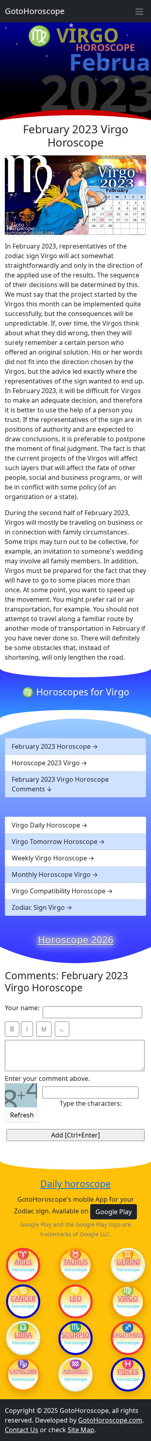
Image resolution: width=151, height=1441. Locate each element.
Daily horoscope (75, 1184)
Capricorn (23, 1371)
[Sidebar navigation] (139, 11)
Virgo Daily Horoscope (46, 825)
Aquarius (75, 1371)
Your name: (22, 1007)
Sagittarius (128, 1335)
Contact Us (21, 1429)
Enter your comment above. (47, 1078)
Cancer (23, 1298)
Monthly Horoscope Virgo (51, 874)
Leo (76, 1298)
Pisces (128, 1371)
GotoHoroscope (34, 11)
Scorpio (76, 1335)
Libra (23, 1335)
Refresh (22, 1115)
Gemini (128, 1262)
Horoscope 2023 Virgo (46, 762)
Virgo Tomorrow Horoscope (54, 841)
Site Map (81, 1429)
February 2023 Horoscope (51, 746)
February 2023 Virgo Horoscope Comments (60, 784)
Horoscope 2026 (76, 939)
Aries (23, 1262)
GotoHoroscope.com (110, 1420)
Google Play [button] (113, 1211)
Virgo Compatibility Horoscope (58, 891)
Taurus (75, 1262)
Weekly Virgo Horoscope (49, 858)
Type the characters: (91, 1103)
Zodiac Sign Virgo (38, 907)
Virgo (128, 1298)
